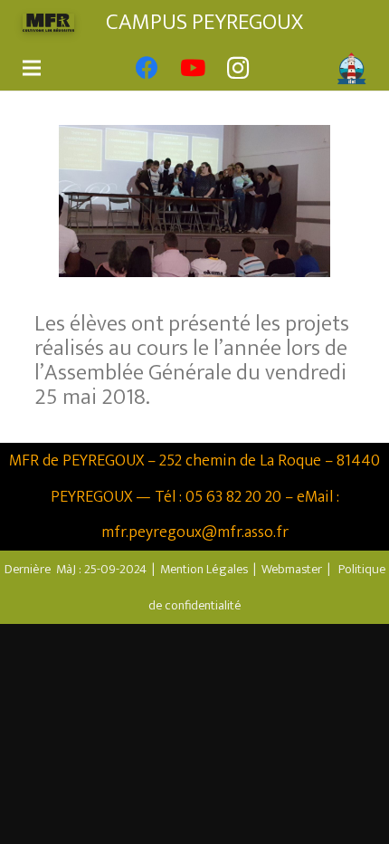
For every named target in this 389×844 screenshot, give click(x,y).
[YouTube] (192, 68)
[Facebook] (147, 68)
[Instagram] (238, 68)
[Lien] (48, 23)
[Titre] (283, 68)
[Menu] (32, 68)
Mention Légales (204, 569)
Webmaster (291, 569)
